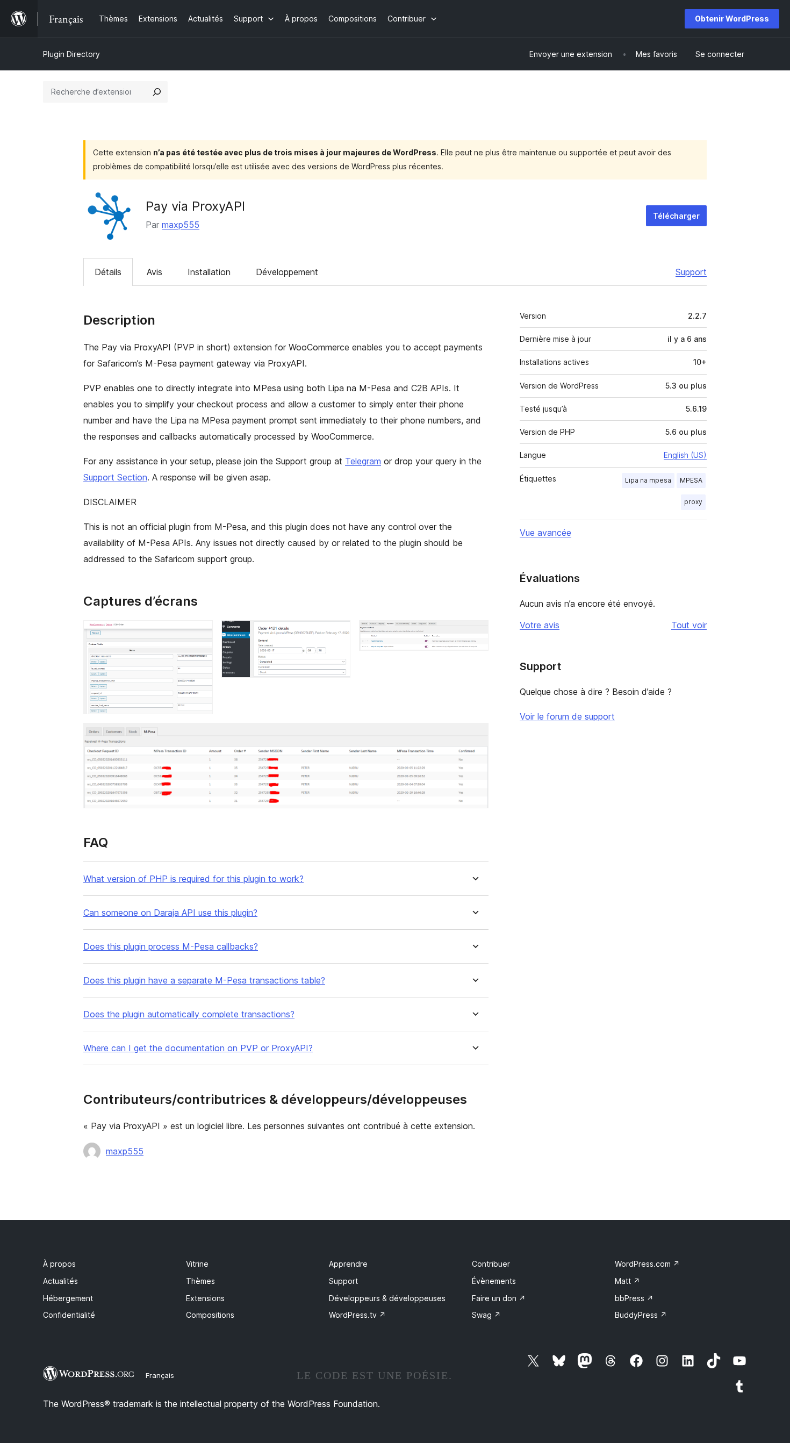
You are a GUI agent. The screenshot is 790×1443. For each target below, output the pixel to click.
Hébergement (68, 1298)
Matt (627, 1281)
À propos (59, 1263)
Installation (209, 272)
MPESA (691, 480)
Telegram (363, 461)
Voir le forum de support (567, 716)
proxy (693, 502)
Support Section (115, 477)
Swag (486, 1314)
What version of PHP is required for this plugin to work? (193, 879)
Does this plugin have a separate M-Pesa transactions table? (204, 980)
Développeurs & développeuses (387, 1298)
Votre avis (539, 625)
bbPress (634, 1298)
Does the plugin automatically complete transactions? (189, 1014)
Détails (108, 272)
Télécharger (676, 215)
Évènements (494, 1281)
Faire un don (499, 1298)
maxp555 (180, 224)
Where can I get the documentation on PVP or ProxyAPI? (198, 1048)
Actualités (60, 1281)
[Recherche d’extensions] (157, 92)
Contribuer (491, 1263)
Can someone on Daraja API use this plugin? (170, 913)
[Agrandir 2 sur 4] (336, 634)
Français (160, 1375)
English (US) (685, 455)
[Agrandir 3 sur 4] (474, 634)
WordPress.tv (357, 1314)
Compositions (210, 1314)
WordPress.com (647, 1263)
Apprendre (348, 1263)
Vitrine (197, 1263)
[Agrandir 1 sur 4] (198, 634)
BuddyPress (641, 1314)
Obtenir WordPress (732, 18)
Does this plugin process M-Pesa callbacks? (170, 947)
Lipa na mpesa (648, 480)
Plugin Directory (71, 54)
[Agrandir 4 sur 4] (474, 737)
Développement (287, 272)
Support (691, 272)
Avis (154, 272)
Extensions (205, 1298)
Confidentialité (69, 1314)
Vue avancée (545, 532)
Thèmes (200, 1281)
